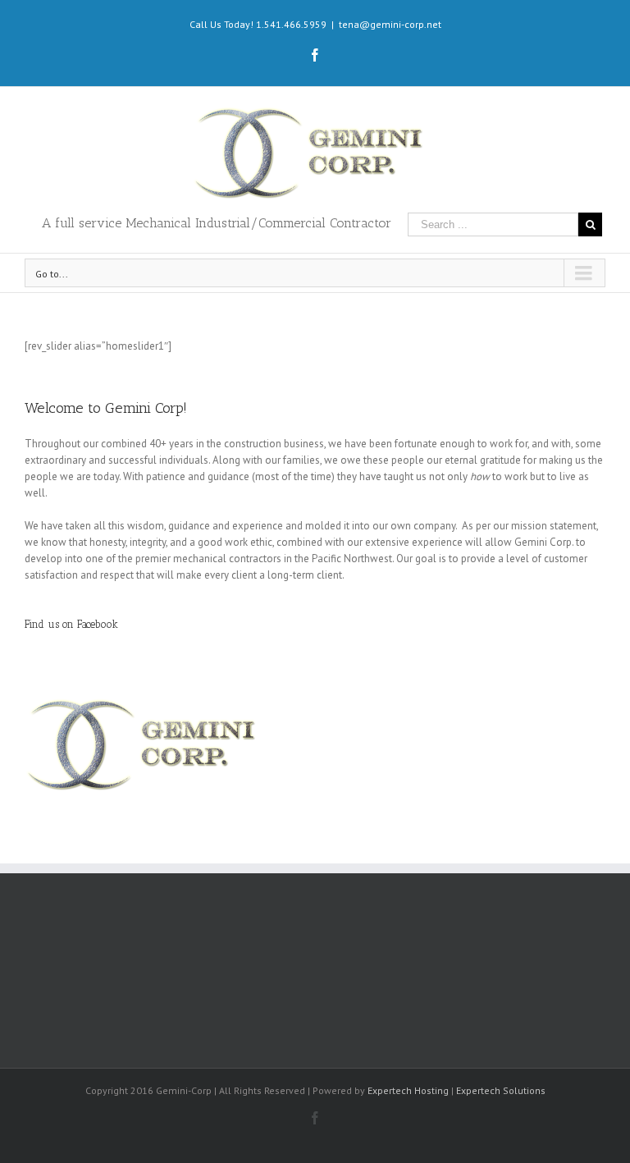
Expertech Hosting (408, 1090)
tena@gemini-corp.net (390, 24)
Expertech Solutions (501, 1090)
